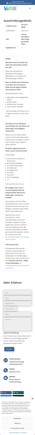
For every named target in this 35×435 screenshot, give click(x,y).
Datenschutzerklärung (14, 432)
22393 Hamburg (15, 382)
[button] (32, 398)
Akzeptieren (17, 418)
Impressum (24, 432)
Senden (9, 349)
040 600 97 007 (19, 2)
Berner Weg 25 (14, 379)
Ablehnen (17, 423)
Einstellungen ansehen (17, 428)
